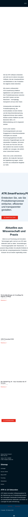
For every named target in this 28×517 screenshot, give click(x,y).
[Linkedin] (14, 516)
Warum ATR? (3, 474)
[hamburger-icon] (25, 3)
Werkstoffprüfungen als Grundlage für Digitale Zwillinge (12, 295)
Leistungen (3, 468)
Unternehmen (3, 481)
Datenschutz (17, 506)
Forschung (3, 478)
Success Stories (4, 471)
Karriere (2, 484)
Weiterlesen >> (4, 300)
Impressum (10, 506)
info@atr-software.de (8, 459)
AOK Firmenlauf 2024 (7, 339)
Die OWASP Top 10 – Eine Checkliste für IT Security (13, 382)
